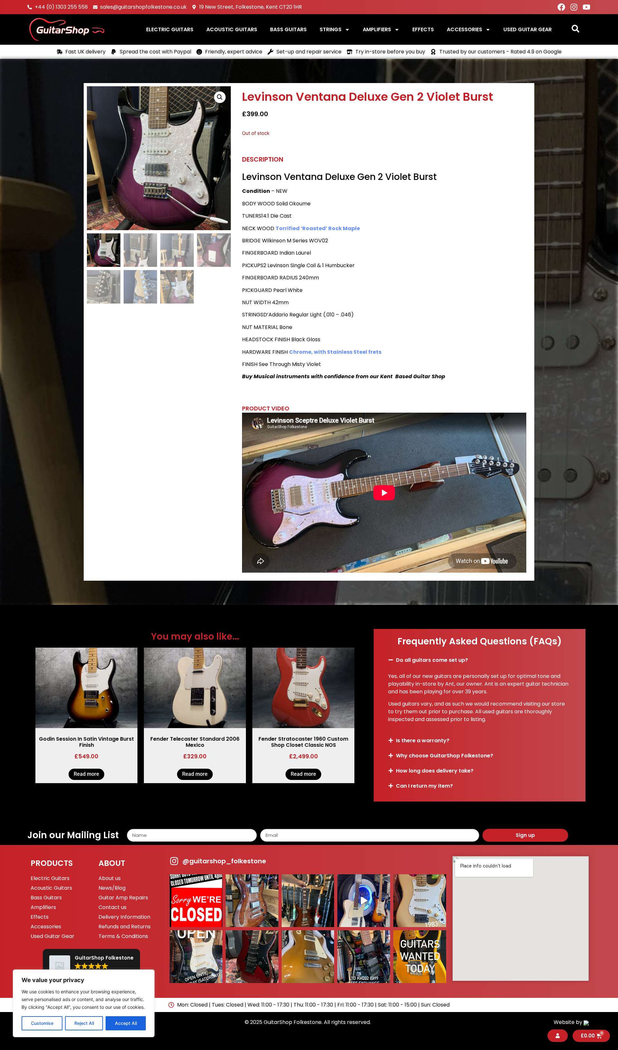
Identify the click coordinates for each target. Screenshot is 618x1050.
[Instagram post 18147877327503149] (252, 900)
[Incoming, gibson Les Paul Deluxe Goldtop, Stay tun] (308, 956)
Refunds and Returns (124, 926)
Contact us (112, 907)
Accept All (126, 1023)
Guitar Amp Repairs (123, 897)
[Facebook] (561, 7)
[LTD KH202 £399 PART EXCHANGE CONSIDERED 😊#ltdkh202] (363, 956)
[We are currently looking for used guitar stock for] (419, 956)
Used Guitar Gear (527, 29)
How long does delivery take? (434, 770)
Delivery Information (124, 917)
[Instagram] (574, 7)
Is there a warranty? (422, 740)
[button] (220, 97)
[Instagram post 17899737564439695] (419, 900)
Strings (331, 29)
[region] (83, 1003)
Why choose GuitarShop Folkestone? (444, 755)
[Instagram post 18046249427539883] (196, 956)
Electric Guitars (169, 29)
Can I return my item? (424, 786)
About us (109, 878)
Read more (86, 774)
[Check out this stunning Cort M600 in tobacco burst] (308, 900)
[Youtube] (586, 7)
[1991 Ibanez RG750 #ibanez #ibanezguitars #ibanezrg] (252, 956)
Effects (423, 29)
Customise (42, 1023)
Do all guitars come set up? (432, 660)
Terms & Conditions (123, 936)
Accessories (464, 29)
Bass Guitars (288, 29)
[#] (363, 900)
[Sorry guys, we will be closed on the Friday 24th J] (196, 900)
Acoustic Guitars (231, 29)
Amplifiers (377, 29)
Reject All (84, 1023)
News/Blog (112, 888)
